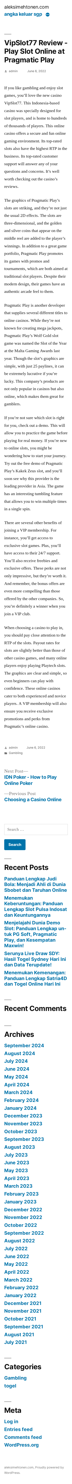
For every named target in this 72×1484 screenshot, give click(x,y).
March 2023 (18, 1186)
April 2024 (16, 1085)
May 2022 (16, 1264)
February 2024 (21, 1100)
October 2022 (20, 1225)
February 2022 (21, 1287)
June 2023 (16, 1162)
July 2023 (16, 1155)
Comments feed (23, 1437)
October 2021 (20, 1319)
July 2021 (15, 1342)
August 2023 (19, 1147)
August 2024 (19, 1053)
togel (10, 1386)
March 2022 (18, 1280)
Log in (11, 1421)
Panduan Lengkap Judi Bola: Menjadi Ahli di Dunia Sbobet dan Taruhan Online (35, 884)
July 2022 (16, 1248)
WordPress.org (21, 1445)
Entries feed (18, 1429)
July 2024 (16, 1061)
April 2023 (16, 1178)
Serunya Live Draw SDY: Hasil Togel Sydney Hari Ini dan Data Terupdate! (35, 959)
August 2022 (19, 1241)
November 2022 (23, 1217)
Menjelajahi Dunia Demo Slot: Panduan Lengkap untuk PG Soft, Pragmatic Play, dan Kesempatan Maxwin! (35, 934)
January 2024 (20, 1108)
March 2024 (18, 1092)
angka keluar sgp (23, 14)
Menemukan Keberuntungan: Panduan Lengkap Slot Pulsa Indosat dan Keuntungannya (35, 906)
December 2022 (23, 1209)
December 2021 (22, 1303)
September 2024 (24, 1045)
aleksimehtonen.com (26, 7)
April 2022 (16, 1272)
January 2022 (20, 1295)
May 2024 (16, 1077)
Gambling (16, 753)
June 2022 (16, 1256)
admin (13, 71)
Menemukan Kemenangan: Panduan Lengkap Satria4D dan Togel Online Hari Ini (35, 978)
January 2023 (20, 1202)
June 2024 (16, 1069)
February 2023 (21, 1194)
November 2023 (23, 1123)
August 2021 (19, 1334)
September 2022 (24, 1233)
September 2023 (24, 1139)
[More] (47, 14)
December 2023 (23, 1116)
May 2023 (16, 1170)
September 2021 (23, 1327)
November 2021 (22, 1311)
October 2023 (20, 1131)
